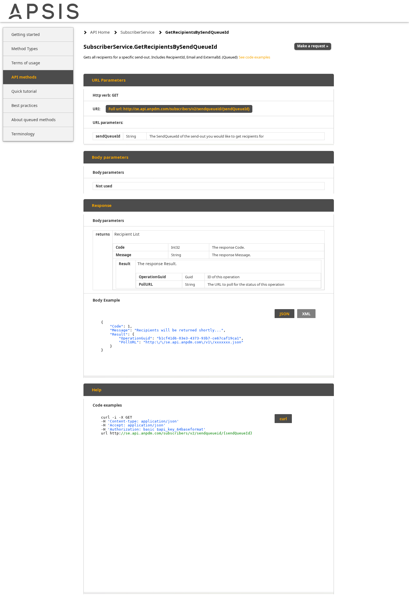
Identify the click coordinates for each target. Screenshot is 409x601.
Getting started (25, 34)
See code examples (254, 57)
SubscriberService (137, 32)
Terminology (23, 133)
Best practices (24, 105)
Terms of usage (25, 62)
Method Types (24, 48)
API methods (23, 77)
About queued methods (33, 119)
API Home (100, 32)
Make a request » (312, 45)
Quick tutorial (24, 91)
